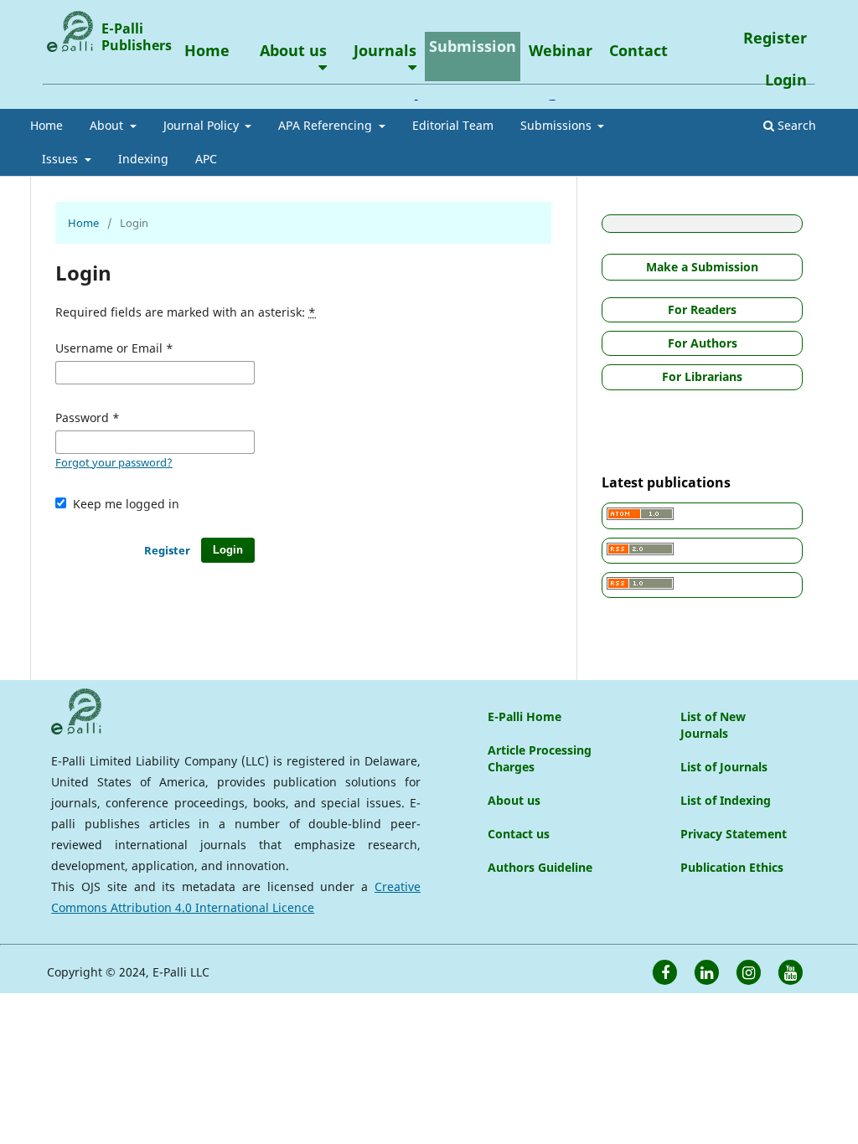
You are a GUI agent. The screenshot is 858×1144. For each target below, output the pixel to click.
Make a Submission (702, 267)
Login (786, 80)
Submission (472, 46)
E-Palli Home (524, 716)
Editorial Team (453, 125)
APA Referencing (326, 125)
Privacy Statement (733, 834)
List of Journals (724, 767)
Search (795, 125)
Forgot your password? (114, 462)
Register (775, 38)
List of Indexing (725, 800)
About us (293, 50)
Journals (385, 50)
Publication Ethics (731, 867)
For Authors (702, 343)
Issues (61, 159)
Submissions (557, 125)
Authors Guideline (540, 867)
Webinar (560, 50)
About (108, 125)
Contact (638, 50)
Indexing (143, 159)
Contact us (519, 834)
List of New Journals (713, 725)
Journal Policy (202, 125)
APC (206, 159)
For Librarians (702, 376)
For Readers (702, 309)
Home (46, 125)
